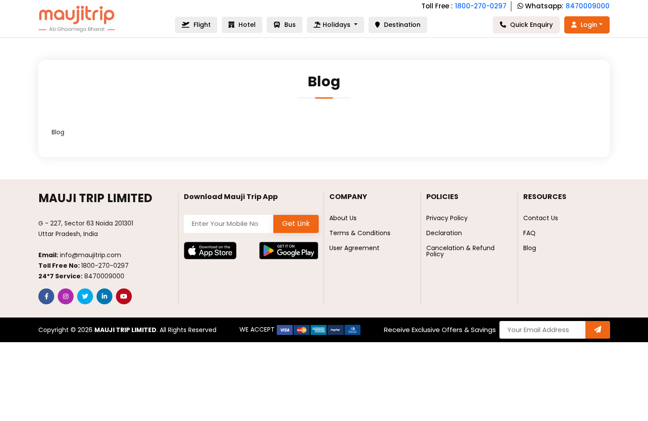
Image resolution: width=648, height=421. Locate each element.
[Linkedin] (104, 296)
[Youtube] (124, 296)
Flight (201, 24)
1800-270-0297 (480, 6)
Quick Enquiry (530, 24)
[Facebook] (46, 296)
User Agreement (354, 248)
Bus (289, 24)
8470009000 (588, 6)
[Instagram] (66, 296)
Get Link (296, 223)
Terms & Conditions (360, 233)
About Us (343, 218)
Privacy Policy (447, 218)
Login (588, 24)
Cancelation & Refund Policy (460, 251)
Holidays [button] (337, 24)
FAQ (529, 233)
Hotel (246, 24)
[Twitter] (85, 296)
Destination (401, 24)
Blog (529, 248)
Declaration (444, 233)
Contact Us (540, 218)
